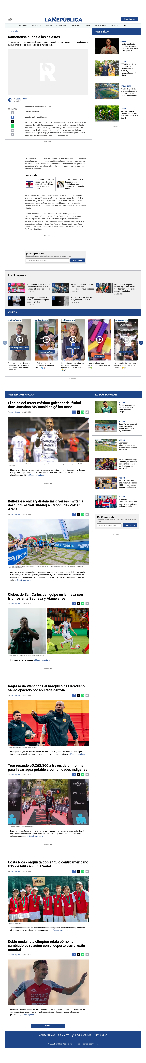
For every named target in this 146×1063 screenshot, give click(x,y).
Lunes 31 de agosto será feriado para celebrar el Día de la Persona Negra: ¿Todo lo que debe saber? (44, 184)
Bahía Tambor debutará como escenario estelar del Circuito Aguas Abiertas (128, 427)
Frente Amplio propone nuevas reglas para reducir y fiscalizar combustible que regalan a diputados (125, 287)
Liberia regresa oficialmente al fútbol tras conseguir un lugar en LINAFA (128, 446)
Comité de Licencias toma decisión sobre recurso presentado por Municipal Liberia (128, 92)
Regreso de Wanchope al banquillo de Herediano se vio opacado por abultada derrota (46, 688)
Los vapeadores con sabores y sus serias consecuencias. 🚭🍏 (99, 365)
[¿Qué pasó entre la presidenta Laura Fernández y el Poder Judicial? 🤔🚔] (126, 340)
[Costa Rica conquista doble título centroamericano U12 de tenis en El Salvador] (48, 899)
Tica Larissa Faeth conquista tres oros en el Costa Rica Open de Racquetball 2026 (129, 47)
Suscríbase (100, 1035)
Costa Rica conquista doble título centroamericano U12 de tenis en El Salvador (48, 864)
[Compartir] (12, 134)
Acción (15, 31)
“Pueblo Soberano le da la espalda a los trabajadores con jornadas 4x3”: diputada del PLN (74, 184)
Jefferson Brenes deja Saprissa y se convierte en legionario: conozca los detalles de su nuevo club (128, 463)
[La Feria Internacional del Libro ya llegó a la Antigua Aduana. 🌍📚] (46, 340)
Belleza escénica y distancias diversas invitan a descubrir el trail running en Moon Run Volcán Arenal (45, 505)
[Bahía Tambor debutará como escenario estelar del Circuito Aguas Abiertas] (106, 426)
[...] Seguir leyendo (34, 475)
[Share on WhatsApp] (12, 126)
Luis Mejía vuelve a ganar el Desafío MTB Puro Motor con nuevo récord (129, 114)
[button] (129, 19)
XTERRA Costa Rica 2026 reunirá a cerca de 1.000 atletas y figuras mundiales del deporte (128, 484)
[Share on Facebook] (12, 117)
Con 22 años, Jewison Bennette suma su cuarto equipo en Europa (127, 408)
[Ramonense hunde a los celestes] (48, 72)
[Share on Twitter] (12, 121)
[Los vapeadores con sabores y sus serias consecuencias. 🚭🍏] (99, 340)
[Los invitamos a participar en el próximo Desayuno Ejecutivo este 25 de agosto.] (73, 340)
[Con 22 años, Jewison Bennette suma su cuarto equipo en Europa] (106, 407)
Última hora (125, 86)
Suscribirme (77, 260)
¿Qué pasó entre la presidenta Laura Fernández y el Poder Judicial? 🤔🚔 (126, 365)
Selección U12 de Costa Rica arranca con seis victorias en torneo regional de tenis (128, 502)
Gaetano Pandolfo (21, 99)
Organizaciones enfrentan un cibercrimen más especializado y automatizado (82, 286)
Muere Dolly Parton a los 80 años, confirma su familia (81, 298)
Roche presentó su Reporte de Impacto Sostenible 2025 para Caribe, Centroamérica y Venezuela (19, 366)
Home (10, 31)
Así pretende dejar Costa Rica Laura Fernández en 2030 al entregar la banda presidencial (38, 286)
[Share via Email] (12, 130)
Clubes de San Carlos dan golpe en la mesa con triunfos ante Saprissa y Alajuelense (45, 596)
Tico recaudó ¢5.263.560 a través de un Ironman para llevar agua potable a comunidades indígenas (47, 768)
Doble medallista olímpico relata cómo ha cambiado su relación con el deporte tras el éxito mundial (46, 946)
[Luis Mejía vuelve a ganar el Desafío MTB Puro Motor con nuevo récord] (107, 113)
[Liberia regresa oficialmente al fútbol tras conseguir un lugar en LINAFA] (106, 445)
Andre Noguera (15, 412)
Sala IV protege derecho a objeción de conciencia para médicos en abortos (38, 299)
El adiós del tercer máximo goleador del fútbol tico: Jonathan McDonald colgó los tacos (44, 405)
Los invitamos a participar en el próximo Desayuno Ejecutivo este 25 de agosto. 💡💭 (72, 366)
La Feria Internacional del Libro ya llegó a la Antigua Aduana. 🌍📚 (44, 365)
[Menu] (10, 19)
